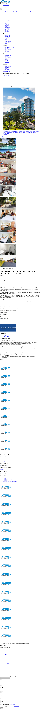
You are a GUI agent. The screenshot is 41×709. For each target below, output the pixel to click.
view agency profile (6, 336)
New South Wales (8, 49)
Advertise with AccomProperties (7, 75)
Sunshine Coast (7, 18)
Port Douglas (7, 25)
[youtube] (3, 651)
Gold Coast (7, 17)
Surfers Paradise (7, 27)
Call (2, 136)
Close (2, 691)
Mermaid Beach (7, 29)
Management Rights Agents (13, 131)
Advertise (6, 131)
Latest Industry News (6, 132)
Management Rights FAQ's (7, 663)
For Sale (4, 12)
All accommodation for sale (6, 71)
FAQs (39, 131)
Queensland (7, 20)
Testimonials (7, 133)
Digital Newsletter (6, 5)
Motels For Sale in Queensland (8, 478)
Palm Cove (6, 30)
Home (4, 10)
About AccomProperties (9, 11)
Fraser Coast (7, 31)
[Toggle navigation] (1, 8)
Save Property (6, 458)
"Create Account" (13, 704)
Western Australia (8, 41)
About (4, 133)
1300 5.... (5, 335)
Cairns (6, 26)
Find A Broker (5, 134)
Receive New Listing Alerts (27, 11)
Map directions (6, 461)
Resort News (18, 132)
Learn (4, 130)
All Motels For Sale (8, 35)
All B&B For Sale (8, 66)
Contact (14, 11)
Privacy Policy (5, 654)
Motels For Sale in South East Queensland (10, 481)
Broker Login (5, 683)
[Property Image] (8, 160)
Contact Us (4, 6)
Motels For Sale (5, 477)
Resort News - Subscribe (25, 132)
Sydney (6, 61)
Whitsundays (7, 24)
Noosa (6, 23)
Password (2, 699)
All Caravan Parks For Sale (9, 47)
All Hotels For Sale (8, 55)
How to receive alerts (6, 660)
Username (2, 697)
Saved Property (6, 459)
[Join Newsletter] (1, 679)
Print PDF (5, 460)
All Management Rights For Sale (10, 16)
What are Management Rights (23, 131)
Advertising (5, 662)
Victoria (6, 40)
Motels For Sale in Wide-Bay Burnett (9, 479)
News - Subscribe (13, 132)
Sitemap (4, 653)
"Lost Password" (16, 706)
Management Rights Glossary (33, 131)
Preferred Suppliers (32, 132)
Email (2, 137)
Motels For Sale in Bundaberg (8, 480)
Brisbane (6, 19)
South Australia (7, 42)
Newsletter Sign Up (19, 11)
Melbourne (6, 22)
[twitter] (3, 649)
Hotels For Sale (5, 669)
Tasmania (6, 21)
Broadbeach (7, 28)
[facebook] (3, 650)
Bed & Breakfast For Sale (7, 671)
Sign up (1, 469)
